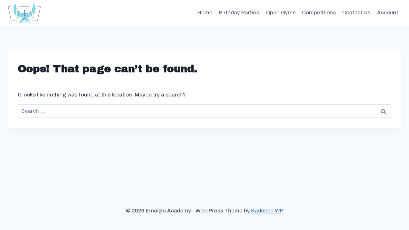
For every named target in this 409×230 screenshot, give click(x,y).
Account (387, 13)
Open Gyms (281, 13)
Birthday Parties (239, 13)
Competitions (319, 13)
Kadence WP (267, 211)
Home (204, 13)
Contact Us (356, 13)
